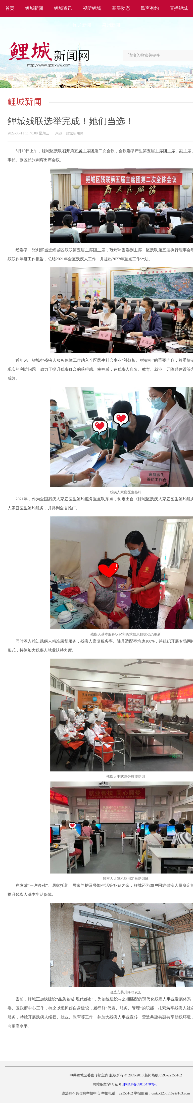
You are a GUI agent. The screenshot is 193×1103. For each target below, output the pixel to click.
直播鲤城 (179, 8)
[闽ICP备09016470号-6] (141, 1084)
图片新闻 (82, 25)
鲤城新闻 (34, 8)
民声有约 (150, 8)
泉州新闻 (111, 25)
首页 (9, 8)
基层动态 (121, 8)
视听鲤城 (92, 8)
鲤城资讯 (63, 8)
